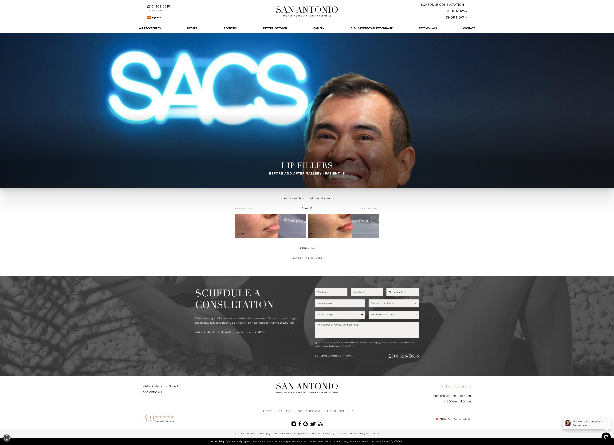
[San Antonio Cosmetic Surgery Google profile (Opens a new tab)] (305, 423)
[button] (7, 438)
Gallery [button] (318, 28)
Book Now (455, 11)
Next (369, 208)
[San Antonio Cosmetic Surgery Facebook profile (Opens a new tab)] (300, 423)
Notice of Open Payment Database (363, 433)
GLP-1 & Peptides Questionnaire (372, 28)
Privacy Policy (348, 346)
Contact (469, 28)
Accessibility (328, 433)
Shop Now (455, 18)
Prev (244, 208)
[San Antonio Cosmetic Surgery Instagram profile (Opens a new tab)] (294, 423)
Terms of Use (314, 433)
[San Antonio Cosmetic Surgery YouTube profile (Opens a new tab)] (320, 423)
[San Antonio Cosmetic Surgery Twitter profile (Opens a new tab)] (313, 423)
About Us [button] (230, 28)
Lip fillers (335, 411)
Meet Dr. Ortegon (275, 28)
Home (267, 411)
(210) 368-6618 (158, 6)
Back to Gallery (295, 198)
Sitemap (341, 433)
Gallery (285, 411)
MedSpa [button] (192, 28)
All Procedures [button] (150, 28)
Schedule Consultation (442, 5)
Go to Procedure (317, 198)
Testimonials (428, 28)
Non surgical (309, 411)
